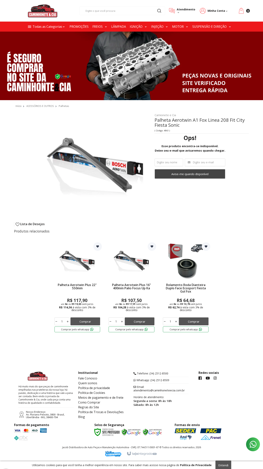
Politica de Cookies (91, 393)
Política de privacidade (94, 388)
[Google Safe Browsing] (131, 432)
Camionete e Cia (165, 115)
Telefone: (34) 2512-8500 (152, 373)
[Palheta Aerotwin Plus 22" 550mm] (77, 288)
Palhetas (64, 106)
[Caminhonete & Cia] (43, 11)
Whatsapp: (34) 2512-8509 (152, 380)
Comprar (85, 321)
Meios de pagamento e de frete (100, 397)
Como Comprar (89, 402)
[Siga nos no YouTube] (208, 378)
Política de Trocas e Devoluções (101, 412)
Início (19, 106)
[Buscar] (159, 11)
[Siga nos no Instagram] (215, 378)
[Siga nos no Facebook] (200, 378)
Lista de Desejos (32, 224)
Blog (81, 417)
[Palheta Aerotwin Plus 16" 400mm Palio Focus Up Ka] (131, 288)
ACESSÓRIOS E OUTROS (40, 106)
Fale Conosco (87, 378)
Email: (159, 388)
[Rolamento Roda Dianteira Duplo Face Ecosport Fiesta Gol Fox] (186, 288)
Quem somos (87, 383)
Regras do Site (88, 407)
